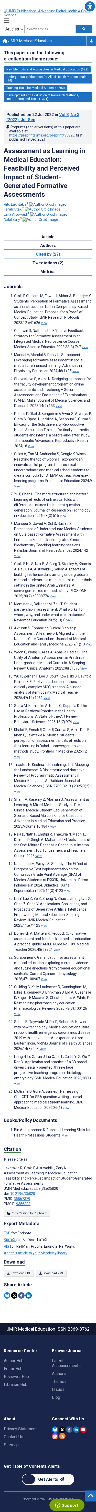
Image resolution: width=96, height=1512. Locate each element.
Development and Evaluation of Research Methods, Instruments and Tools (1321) (42, 97)
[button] (89, 6)
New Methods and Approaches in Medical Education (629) (47, 69)
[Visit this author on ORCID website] (47, 204)
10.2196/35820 (22, 1194)
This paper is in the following (34, 55)
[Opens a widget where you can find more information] (66, 1505)
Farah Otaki (14, 209)
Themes (59, 1381)
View (44, 323)
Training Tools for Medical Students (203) (35, 88)
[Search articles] (84, 29)
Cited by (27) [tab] (48, 254)
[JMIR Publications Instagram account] (55, 1436)
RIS (7, 1246)
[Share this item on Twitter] (14, 1295)
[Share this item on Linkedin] (28, 1295)
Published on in (42, 117)
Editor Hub (13, 1368)
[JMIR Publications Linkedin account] (76, 1429)
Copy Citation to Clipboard (28, 1213)
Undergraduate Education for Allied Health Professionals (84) (46, 78)
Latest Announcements (66, 1363)
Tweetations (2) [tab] (48, 262)
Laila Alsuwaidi (16, 214)
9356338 (23, 1204)
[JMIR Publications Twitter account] (62, 1429)
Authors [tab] (48, 245)
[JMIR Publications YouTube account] (83, 1429)
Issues (58, 1389)
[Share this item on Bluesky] (7, 1295)
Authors (59, 1373)
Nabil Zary (13, 219)
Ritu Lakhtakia (16, 204)
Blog (56, 1397)
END (7, 1233)
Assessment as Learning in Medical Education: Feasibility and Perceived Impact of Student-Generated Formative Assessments (44, 172)
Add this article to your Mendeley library (35, 1253)
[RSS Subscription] (62, 1436)
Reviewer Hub (16, 1376)
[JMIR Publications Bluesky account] (55, 1429)
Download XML (53, 1273)
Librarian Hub (15, 1384)
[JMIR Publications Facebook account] (69, 1429)
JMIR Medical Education (29, 40)
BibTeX (10, 1240)
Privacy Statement (20, 1428)
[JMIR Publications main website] (47, 13)
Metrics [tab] (48, 271)
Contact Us (13, 1436)
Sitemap (11, 1444)
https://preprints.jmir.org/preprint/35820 (41, 135)
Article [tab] (48, 236)
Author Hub (14, 1360)
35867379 (22, 1199)
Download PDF (20, 1273)
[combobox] (50, 29)
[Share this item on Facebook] (21, 1295)
